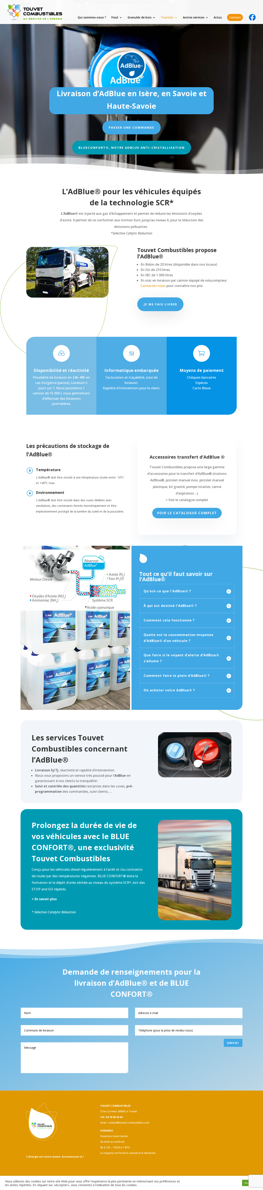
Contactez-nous (153, 285)
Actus (218, 17)
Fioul (114, 17)
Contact (235, 17)
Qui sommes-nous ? (92, 17)
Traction (167, 17)
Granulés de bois (139, 17)
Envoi (233, 1043)
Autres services (193, 17)
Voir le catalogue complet (187, 513)
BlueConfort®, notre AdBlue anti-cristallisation (131, 147)
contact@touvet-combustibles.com (128, 1122)
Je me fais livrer (160, 304)
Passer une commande (131, 127)
